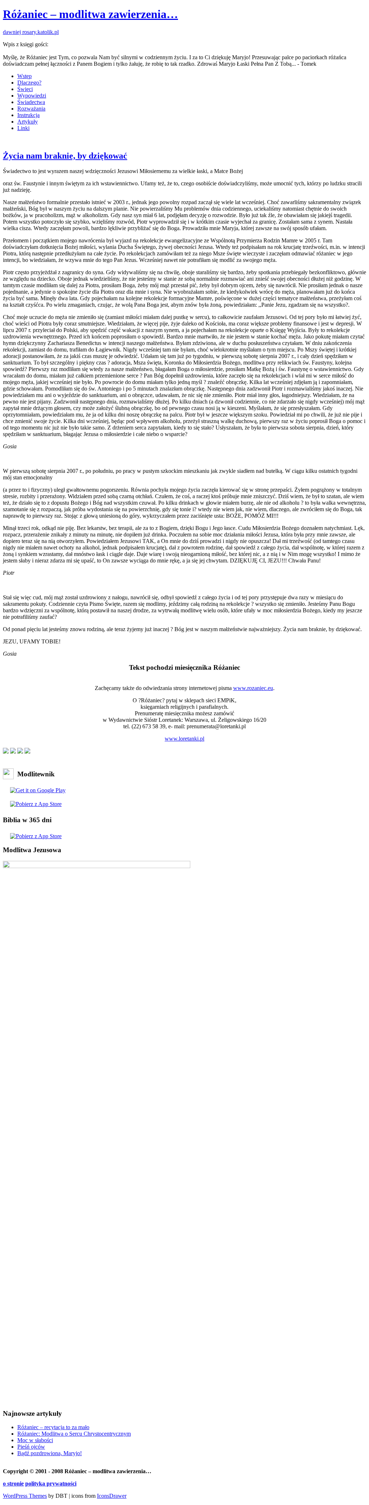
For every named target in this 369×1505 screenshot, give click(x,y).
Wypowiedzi (31, 95)
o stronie (13, 1483)
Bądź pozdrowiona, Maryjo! (49, 1453)
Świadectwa (31, 102)
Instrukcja (28, 115)
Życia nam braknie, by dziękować (65, 155)
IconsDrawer (111, 1496)
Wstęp (24, 76)
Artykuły (27, 121)
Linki (23, 128)
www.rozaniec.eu (253, 688)
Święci (25, 89)
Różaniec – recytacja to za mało (53, 1427)
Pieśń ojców (31, 1447)
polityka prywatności (50, 1483)
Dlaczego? (29, 82)
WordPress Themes (25, 1496)
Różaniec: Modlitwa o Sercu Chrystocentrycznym (74, 1434)
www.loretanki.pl (184, 739)
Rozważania (31, 108)
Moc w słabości (35, 1440)
